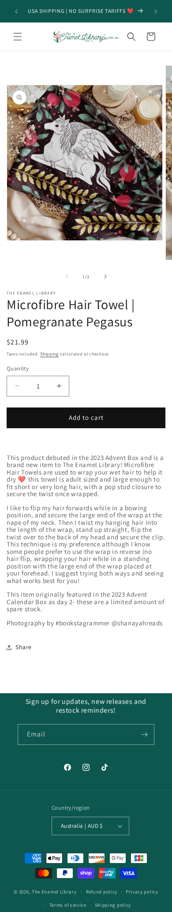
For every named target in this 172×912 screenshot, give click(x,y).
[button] (17, 36)
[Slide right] (105, 276)
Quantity (18, 368)
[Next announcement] (155, 11)
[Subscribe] (144, 734)
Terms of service (67, 905)
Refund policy (101, 892)
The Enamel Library (54, 891)
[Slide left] (66, 276)
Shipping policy (113, 905)
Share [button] (23, 647)
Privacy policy (142, 892)
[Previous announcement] (16, 11)
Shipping (49, 354)
